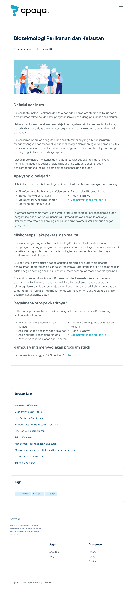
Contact (93, 561)
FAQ (51, 556)
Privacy (92, 551)
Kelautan (51, 494)
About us (54, 551)
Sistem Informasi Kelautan (29, 456)
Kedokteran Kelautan (26, 405)
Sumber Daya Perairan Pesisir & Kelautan (36, 424)
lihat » (70, 355)
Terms (92, 556)
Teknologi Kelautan (25, 462)
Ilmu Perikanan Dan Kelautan (30, 418)
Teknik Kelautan (23, 437)
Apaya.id (15, 518)
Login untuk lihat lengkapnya (88, 199)
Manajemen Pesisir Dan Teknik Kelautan (36, 443)
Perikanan (38, 494)
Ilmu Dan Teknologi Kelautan (30, 430)
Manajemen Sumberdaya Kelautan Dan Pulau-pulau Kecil (45, 449)
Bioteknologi (23, 494)
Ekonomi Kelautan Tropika (28, 411)
